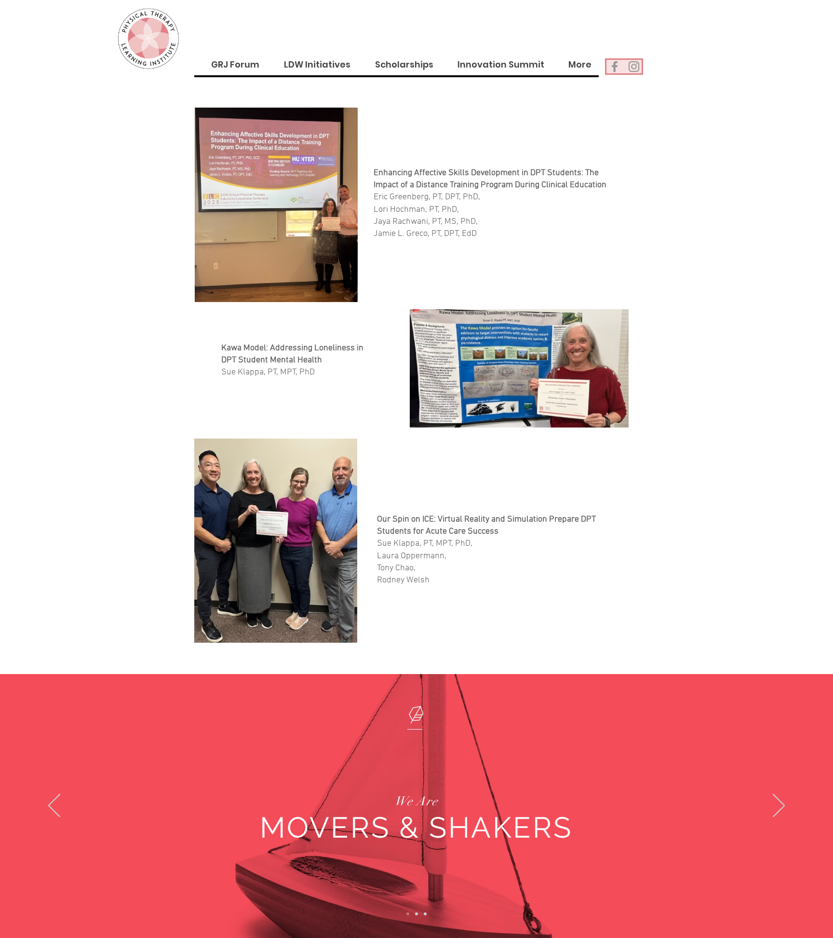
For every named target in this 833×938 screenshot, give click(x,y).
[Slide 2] (416, 913)
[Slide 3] (425, 913)
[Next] (779, 806)
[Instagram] (634, 66)
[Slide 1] (407, 913)
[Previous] (54, 806)
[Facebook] (614, 66)
